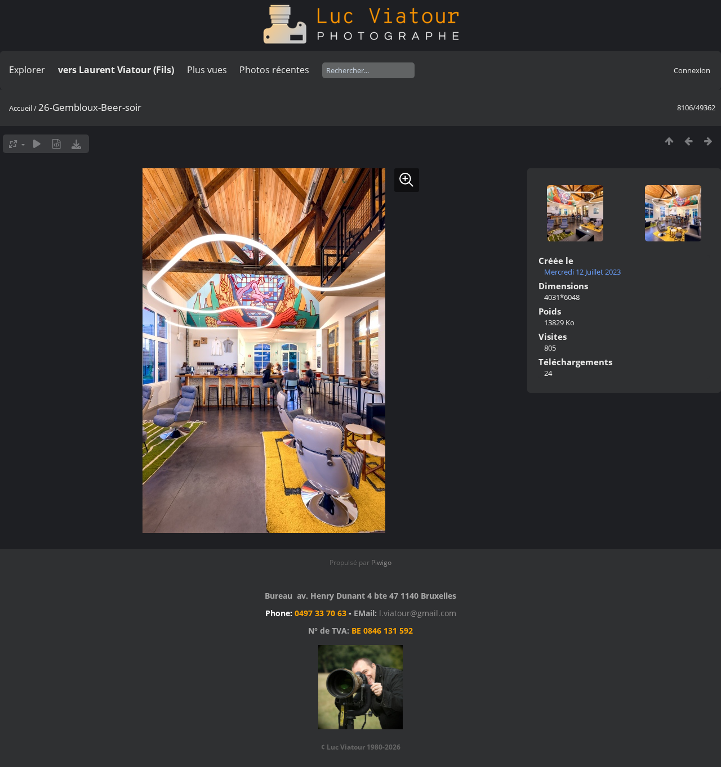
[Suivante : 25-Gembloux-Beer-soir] (708, 140)
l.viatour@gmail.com (417, 613)
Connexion (692, 70)
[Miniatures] (669, 140)
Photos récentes (274, 70)
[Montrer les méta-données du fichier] (56, 143)
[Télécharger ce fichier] (76, 143)
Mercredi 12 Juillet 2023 (582, 272)
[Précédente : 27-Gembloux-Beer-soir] (688, 140)
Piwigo (381, 562)
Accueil (20, 108)
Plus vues (207, 70)
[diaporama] (37, 143)
